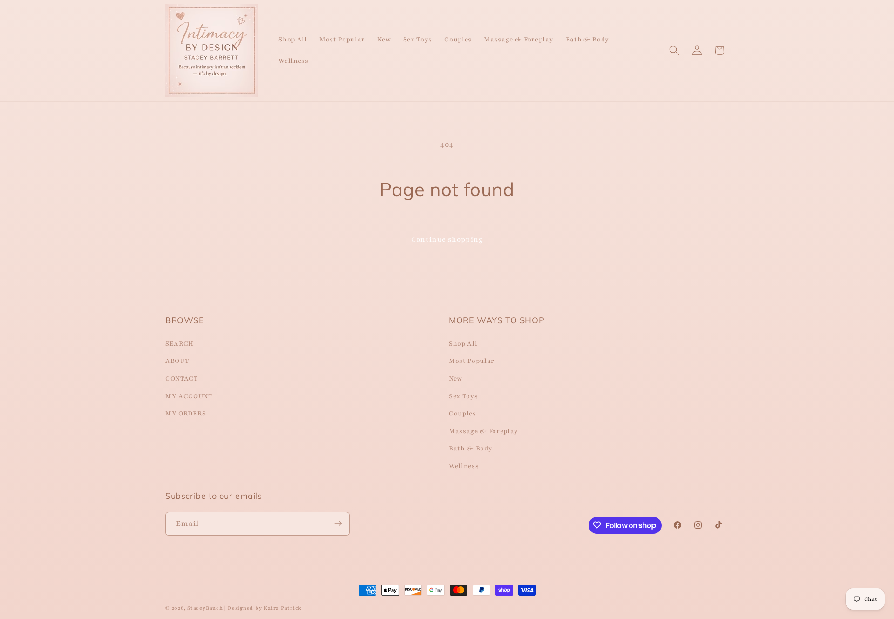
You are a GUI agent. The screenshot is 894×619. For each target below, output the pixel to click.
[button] (674, 50)
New (455, 378)
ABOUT (177, 360)
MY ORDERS (185, 413)
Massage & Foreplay (483, 430)
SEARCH (179, 343)
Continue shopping (447, 239)
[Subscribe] (338, 523)
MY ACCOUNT (188, 395)
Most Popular (471, 360)
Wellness (464, 465)
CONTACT (181, 378)
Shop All (463, 343)
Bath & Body (470, 448)
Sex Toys (463, 395)
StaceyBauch (205, 608)
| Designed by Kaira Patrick (263, 608)
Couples (462, 413)
